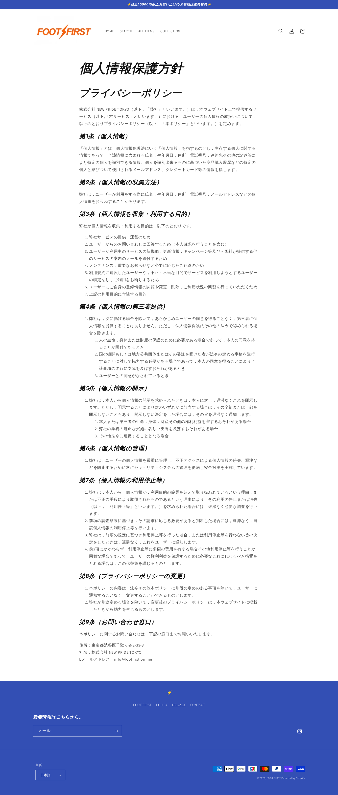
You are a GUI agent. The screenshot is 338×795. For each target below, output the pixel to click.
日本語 (45, 775)
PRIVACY (179, 705)
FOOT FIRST (142, 705)
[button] (280, 31)
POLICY (162, 705)
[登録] (116, 731)
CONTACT (197, 705)
